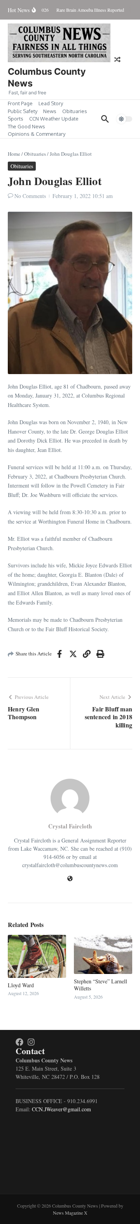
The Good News (26, 126)
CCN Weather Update (54, 118)
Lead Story (50, 103)
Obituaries (74, 111)
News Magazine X (70, 1213)
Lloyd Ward (21, 985)
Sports (15, 118)
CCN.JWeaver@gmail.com (61, 1109)
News (49, 111)
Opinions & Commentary (36, 134)
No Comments (30, 196)
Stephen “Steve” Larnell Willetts (100, 984)
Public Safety (22, 111)
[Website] (70, 879)
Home (14, 153)
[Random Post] (117, 59)
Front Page (20, 103)
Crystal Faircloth (70, 826)
